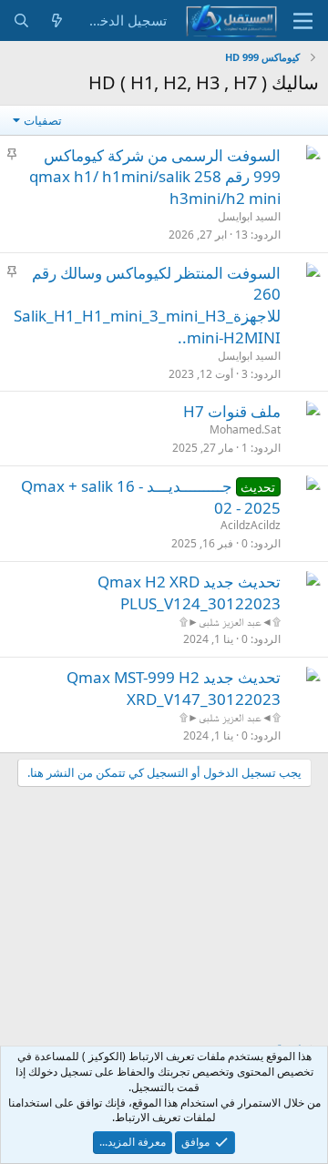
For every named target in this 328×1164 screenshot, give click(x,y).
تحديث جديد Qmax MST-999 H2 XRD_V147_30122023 (174, 688)
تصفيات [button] (43, 120)
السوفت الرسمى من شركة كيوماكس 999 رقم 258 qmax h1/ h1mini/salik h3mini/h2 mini (155, 177)
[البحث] (21, 20)
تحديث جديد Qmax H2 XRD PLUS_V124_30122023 (189, 592)
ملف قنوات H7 (232, 411)
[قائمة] (303, 21)
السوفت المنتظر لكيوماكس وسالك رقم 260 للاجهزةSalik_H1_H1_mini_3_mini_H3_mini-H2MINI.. (147, 305)
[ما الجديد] (57, 20)
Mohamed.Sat (245, 429)
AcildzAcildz (250, 525)
